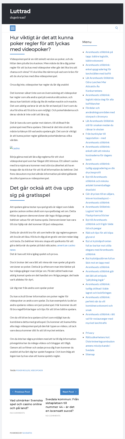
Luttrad (20, 11)
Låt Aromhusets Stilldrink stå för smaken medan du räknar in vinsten (100, 125)
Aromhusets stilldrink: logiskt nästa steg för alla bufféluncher (100, 99)
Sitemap (90, 354)
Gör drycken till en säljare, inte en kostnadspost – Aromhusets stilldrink (100, 198)
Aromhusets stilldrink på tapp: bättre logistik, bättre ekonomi (99, 56)
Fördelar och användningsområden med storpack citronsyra (100, 112)
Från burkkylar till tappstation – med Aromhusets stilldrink (98, 138)
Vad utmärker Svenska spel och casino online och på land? (26, 404)
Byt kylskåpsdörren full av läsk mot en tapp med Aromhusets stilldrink (100, 262)
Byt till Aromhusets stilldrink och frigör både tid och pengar (99, 224)
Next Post (68, 391)
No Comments (17, 413)
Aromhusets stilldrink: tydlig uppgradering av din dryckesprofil (100, 168)
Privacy (90, 332)
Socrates (27, 433)
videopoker (37, 370)
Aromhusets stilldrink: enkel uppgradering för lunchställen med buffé (98, 69)
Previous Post (22, 391)
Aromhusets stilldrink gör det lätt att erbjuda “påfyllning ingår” (100, 275)
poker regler (23, 370)
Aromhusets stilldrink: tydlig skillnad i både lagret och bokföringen (98, 288)
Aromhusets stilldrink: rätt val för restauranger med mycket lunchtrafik (100, 318)
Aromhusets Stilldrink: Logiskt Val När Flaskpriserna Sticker (98, 211)
